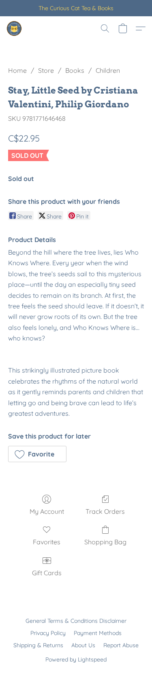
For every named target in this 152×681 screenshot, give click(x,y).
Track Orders (105, 511)
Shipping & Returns (38, 645)
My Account (47, 511)
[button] (14, 28)
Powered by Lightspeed (76, 659)
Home (17, 70)
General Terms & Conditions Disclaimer (76, 620)
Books (74, 70)
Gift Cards (47, 573)
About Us (83, 645)
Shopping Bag (105, 542)
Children (108, 70)
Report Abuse (121, 645)
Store (46, 70)
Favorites (46, 542)
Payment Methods (98, 633)
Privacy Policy (48, 633)
